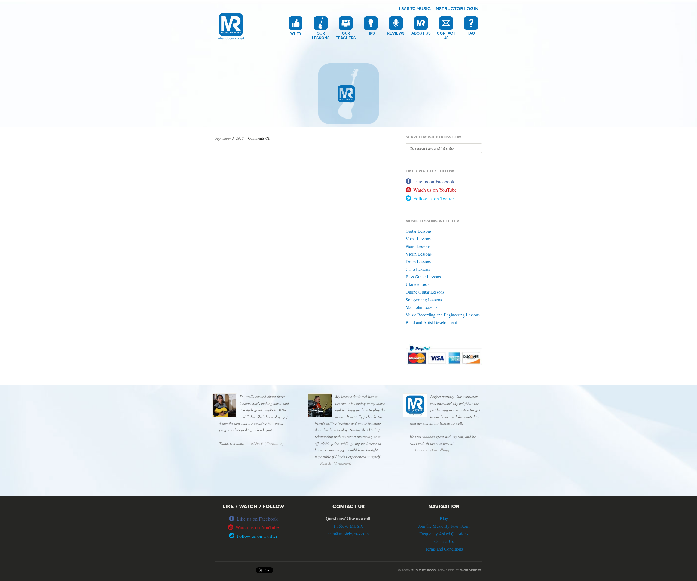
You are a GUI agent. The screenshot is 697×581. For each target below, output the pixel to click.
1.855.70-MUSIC (348, 526)
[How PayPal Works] (444, 365)
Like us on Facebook (433, 181)
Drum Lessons (418, 261)
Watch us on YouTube (435, 190)
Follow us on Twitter (433, 198)
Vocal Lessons (418, 238)
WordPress (470, 570)
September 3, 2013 (229, 138)
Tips (371, 33)
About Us (421, 33)
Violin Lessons (419, 254)
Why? (295, 33)
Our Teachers (346, 35)
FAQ (471, 33)
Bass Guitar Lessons (423, 276)
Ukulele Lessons (420, 284)
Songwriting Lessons (424, 299)
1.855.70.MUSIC (414, 8)
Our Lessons (321, 35)
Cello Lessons (418, 269)
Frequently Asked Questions (443, 533)
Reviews (396, 33)
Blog (444, 518)
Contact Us (446, 35)
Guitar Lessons (419, 231)
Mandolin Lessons (421, 307)
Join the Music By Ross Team (443, 526)
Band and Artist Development (431, 322)
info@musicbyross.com (348, 533)
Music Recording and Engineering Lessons (443, 315)
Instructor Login (456, 8)
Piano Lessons (418, 246)
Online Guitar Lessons (425, 292)
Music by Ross (423, 570)
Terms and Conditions (444, 549)
